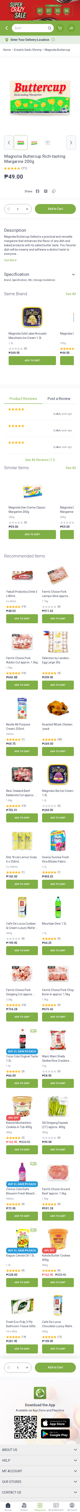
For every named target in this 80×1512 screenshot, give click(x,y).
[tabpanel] (40, 433)
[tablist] (40, 399)
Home (7, 49)
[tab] (23, 399)
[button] (50, 28)
